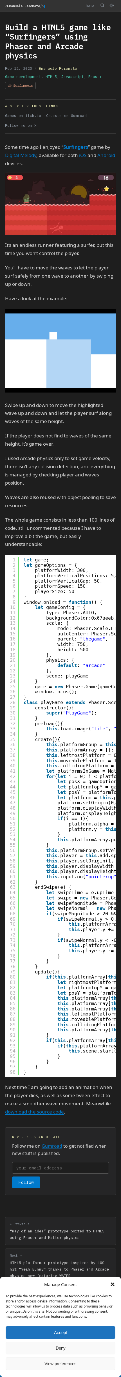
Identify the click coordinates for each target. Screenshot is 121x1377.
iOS (82, 155)
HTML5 (51, 76)
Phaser (95, 76)
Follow (26, 1182)
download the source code (34, 1111)
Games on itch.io (23, 115)
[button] (112, 1284)
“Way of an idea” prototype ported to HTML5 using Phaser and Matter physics (57, 1231)
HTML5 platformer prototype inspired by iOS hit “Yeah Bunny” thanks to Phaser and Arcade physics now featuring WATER (59, 1265)
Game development (23, 76)
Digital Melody (20, 155)
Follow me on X (21, 125)
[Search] (102, 5)
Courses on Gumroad (66, 115)
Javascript (72, 76)
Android (106, 155)
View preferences (60, 1363)
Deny (61, 1348)
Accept (60, 1332)
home (90, 5)
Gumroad (52, 1146)
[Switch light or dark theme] (111, 5)
